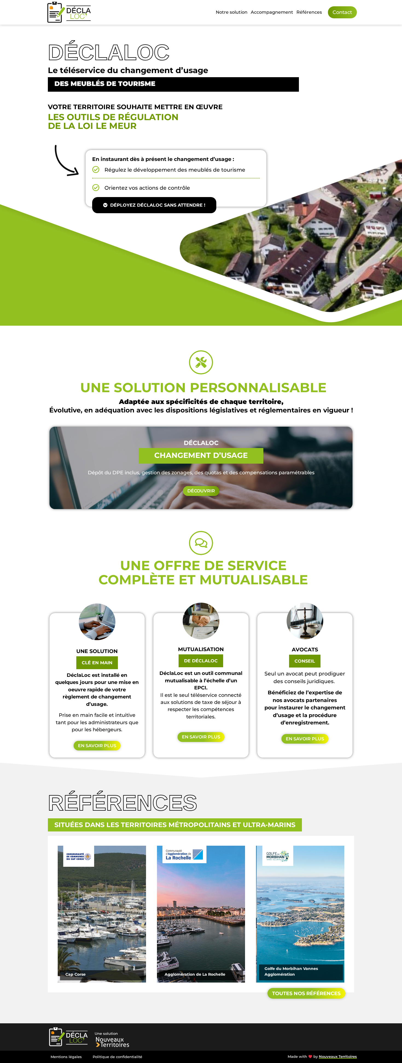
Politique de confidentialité (117, 1057)
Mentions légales (66, 1057)
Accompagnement (272, 12)
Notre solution (231, 12)
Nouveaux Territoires (338, 1057)
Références (309, 12)
